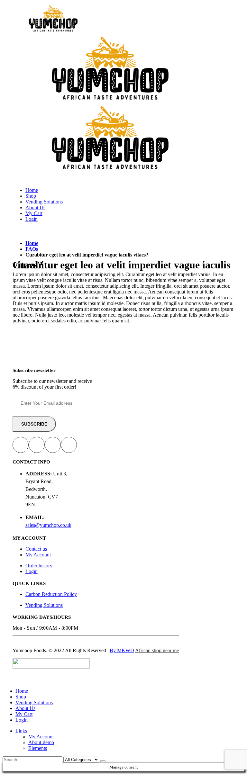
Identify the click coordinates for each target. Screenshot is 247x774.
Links (21, 731)
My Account (38, 554)
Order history (38, 565)
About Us (35, 207)
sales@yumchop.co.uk (48, 525)
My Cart (33, 213)
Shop (30, 196)
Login (31, 219)
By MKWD (122, 650)
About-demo (41, 742)
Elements (37, 748)
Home (31, 190)
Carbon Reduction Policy (51, 594)
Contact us (36, 549)
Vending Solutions (44, 201)
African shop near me (157, 650)
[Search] (102, 761)
